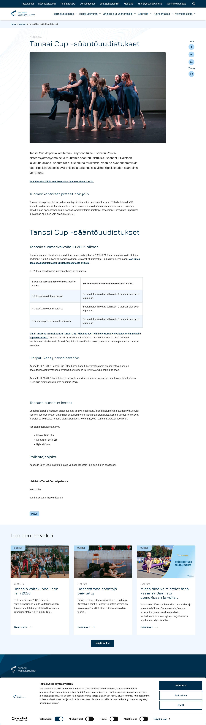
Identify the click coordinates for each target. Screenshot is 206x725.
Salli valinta (181, 695)
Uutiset (22, 24)
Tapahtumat (27, 3)
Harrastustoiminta (63, 13)
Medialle (128, 3)
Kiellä (181, 705)
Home (13, 24)
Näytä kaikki (102, 643)
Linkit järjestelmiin (109, 3)
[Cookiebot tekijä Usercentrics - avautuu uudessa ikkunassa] (19, 719)
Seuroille (143, 13)
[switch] (89, 719)
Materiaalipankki (47, 3)
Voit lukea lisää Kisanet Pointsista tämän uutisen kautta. (62, 181)
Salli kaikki (180, 685)
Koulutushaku (67, 3)
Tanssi (34, 514)
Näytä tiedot (160, 719)
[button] (23, 627)
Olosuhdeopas (87, 3)
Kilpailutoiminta (88, 13)
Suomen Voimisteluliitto (23, 14)
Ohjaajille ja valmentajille (118, 13)
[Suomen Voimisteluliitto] (23, 669)
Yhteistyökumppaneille (150, 3)
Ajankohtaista (162, 13)
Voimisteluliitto (183, 13)
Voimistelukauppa (176, 3)
